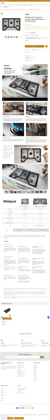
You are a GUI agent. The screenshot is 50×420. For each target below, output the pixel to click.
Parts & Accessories (4, 395)
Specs (19, 229)
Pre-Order (2, 400)
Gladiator (35, 372)
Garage (2, 397)
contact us (31, 35)
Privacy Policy (19, 370)
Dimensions (31, 229)
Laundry (2, 393)
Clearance (2, 398)
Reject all (10, 418)
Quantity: (26, 40)
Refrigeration (3, 391)
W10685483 (3, 320)
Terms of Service (19, 369)
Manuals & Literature (43, 229)
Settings (3, 418)
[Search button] (1, 7)
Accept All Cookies (19, 418)
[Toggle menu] (7, 7)
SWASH (35, 379)
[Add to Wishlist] (46, 46)
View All (35, 381)
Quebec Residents (20, 376)
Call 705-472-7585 (21, 392)
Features (7, 229)
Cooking (2, 388)
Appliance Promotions (20, 365)
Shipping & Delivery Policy (21, 372)
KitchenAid (35, 365)
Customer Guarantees (20, 374)
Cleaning (2, 390)
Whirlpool (35, 367)
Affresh (35, 376)
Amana (35, 374)
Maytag (35, 370)
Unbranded (35, 369)
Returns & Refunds (20, 367)
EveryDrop (35, 377)
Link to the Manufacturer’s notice (18, 297)
